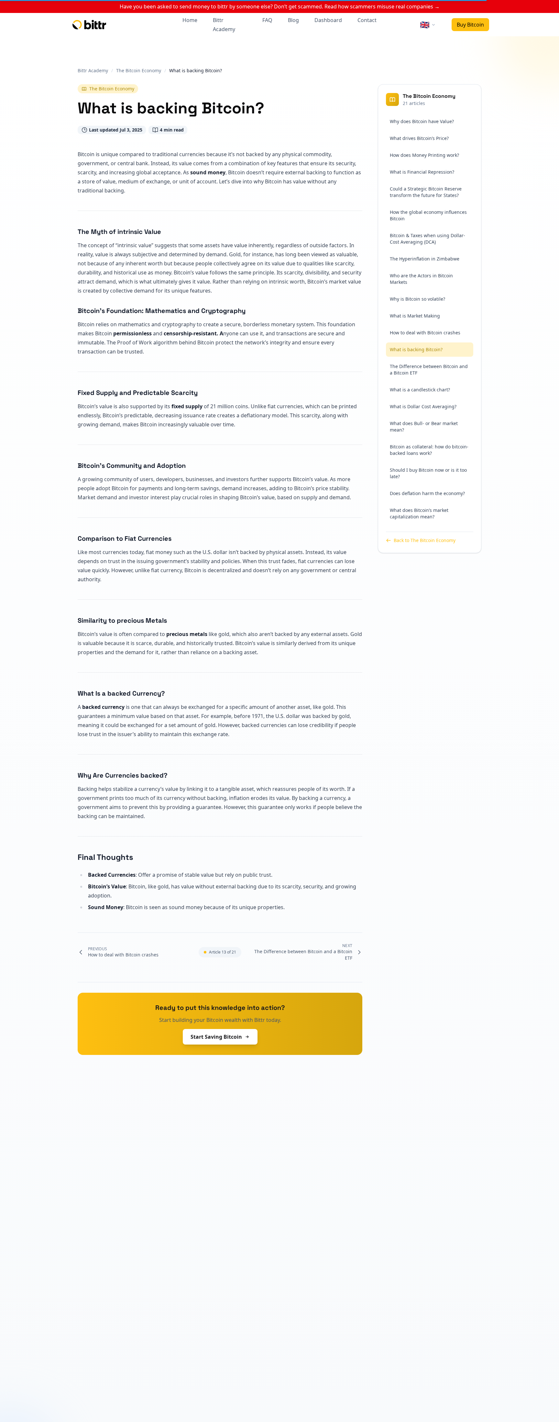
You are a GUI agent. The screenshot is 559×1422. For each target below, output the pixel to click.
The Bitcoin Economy (111, 89)
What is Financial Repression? (422, 172)
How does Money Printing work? (424, 155)
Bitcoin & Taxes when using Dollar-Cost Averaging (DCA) (427, 238)
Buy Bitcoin (470, 24)
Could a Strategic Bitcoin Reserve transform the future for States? (426, 192)
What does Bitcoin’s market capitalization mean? (419, 513)
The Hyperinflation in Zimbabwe (424, 259)
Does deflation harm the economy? (427, 493)
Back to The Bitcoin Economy (424, 540)
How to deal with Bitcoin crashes (425, 332)
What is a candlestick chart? (420, 390)
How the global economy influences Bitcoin (428, 215)
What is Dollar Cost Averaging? (423, 406)
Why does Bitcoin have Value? (422, 121)
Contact (367, 20)
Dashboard (328, 20)
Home (189, 20)
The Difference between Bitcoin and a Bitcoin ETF (429, 369)
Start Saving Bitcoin (216, 1036)
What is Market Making (415, 316)
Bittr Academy (224, 25)
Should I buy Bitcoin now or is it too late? (428, 473)
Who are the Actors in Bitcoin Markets (421, 278)
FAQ (267, 20)
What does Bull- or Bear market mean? (424, 426)
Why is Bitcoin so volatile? (417, 299)
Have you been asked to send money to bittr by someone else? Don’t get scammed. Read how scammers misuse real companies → (280, 6)
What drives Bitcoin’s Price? (419, 138)
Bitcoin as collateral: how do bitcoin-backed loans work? (429, 450)
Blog (293, 20)
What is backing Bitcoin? (416, 349)
